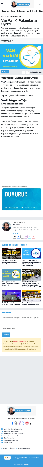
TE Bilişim (26, 464)
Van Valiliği (6, 82)
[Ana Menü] (2, 4)
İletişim (12, 448)
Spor (13, 11)
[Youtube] (33, 236)
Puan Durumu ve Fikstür (11, 436)
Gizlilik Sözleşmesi (24, 448)
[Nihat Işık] (6, 226)
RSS (8, 458)
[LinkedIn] (23, 423)
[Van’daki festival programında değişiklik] (31, 296)
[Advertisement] (21, 161)
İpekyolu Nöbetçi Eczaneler (13, 429)
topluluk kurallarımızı (20, 341)
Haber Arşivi (8, 442)
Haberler (5, 11)
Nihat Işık (16, 225)
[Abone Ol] (36, 72)
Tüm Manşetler (9, 438)
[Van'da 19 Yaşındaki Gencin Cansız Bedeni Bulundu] (11, 253)
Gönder (6, 334)
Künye (5, 448)
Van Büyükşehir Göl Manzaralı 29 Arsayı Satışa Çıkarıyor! (11, 283)
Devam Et (15, 233)
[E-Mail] (14, 236)
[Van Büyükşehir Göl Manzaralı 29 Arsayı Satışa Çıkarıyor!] (11, 275)
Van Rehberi (32, 11)
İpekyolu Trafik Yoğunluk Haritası (14, 433)
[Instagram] (26, 236)
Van (3, 100)
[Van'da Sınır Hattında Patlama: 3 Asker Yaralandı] (11, 296)
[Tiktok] (30, 423)
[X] (16, 423)
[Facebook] (18, 236)
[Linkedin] (29, 236)
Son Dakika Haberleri (11, 440)
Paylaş (6, 72)
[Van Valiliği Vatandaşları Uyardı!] (21, 56)
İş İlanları (20, 11)
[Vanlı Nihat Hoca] (21, 4)
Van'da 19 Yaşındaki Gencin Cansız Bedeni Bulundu (9, 262)
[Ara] (40, 4)
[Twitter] (22, 236)
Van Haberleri (15, 17)
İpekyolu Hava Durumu (11, 431)
